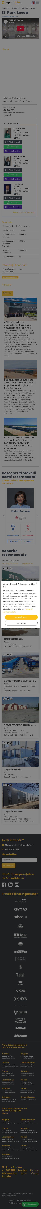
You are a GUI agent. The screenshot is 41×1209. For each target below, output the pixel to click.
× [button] (36, 583)
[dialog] (20, 604)
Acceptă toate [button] (21, 617)
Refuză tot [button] (21, 623)
